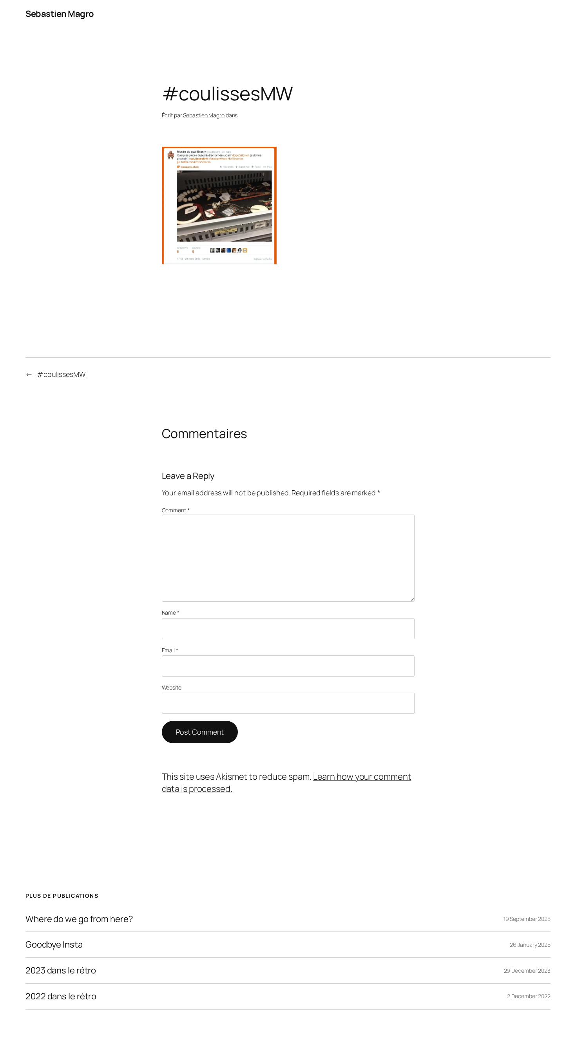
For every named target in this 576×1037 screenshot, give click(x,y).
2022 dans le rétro (60, 996)
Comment (176, 510)
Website (171, 687)
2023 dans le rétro (60, 970)
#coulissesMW (61, 374)
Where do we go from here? (79, 919)
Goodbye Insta (54, 945)
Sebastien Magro (59, 14)
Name (170, 612)
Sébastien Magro (204, 115)
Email (170, 650)
